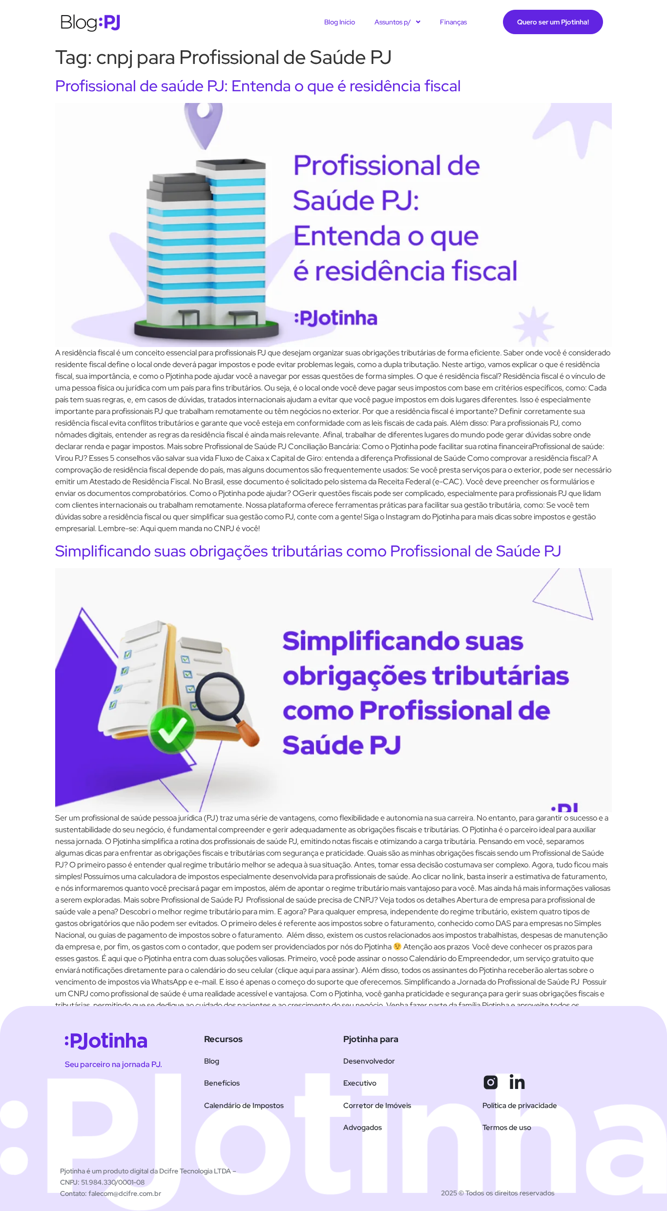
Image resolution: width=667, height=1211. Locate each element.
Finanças (453, 22)
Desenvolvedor (369, 1061)
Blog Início (339, 22)
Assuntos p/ (393, 22)
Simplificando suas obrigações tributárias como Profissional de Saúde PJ (308, 550)
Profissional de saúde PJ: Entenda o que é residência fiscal (258, 85)
